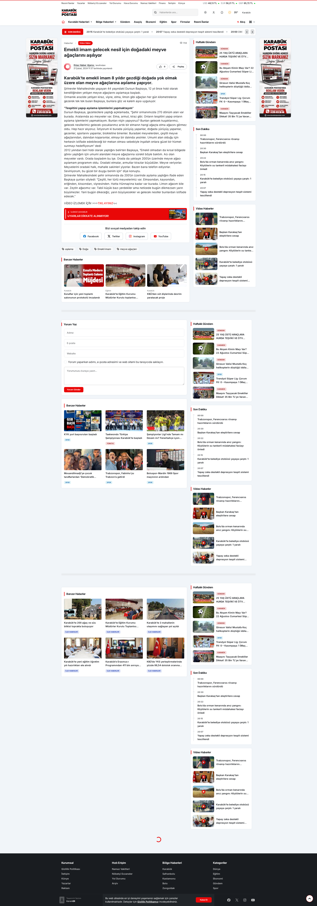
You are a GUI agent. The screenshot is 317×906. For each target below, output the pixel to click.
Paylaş (181, 66)
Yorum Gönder (74, 389)
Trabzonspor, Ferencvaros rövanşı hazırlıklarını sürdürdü (219, 141)
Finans (162, 3)
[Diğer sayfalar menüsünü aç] (252, 21)
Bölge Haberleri (105, 21)
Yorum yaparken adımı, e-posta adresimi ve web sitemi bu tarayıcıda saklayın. (115, 362)
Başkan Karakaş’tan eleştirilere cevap (221, 152)
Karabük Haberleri (78, 21)
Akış (242, 21)
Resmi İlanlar (67, 3)
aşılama (69, 249)
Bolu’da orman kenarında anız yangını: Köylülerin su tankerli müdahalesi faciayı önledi (223, 165)
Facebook (93, 236)
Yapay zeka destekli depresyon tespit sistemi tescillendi (124, 31)
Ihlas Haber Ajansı (84, 65)
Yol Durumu (115, 3)
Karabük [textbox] (246, 12)
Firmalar (185, 21)
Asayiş (138, 21)
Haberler (68, 43)
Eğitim (163, 21)
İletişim (172, 3)
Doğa (85, 249)
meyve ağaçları (128, 249)
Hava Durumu (131, 3)
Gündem (125, 21)
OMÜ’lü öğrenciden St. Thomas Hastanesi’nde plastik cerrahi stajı (204, 31)
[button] (213, 12)
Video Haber (85, 43)
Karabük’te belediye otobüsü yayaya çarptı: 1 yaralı (225, 180)
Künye (181, 3)
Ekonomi (151, 21)
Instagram (139, 236)
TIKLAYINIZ (105, 203)
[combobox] (251, 12)
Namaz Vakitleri (148, 3)
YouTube (163, 236)
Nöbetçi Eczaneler (97, 3)
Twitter (116, 236)
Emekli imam (104, 249)
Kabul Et (204, 900)
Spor (173, 21)
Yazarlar (81, 3)
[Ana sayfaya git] (63, 21)
